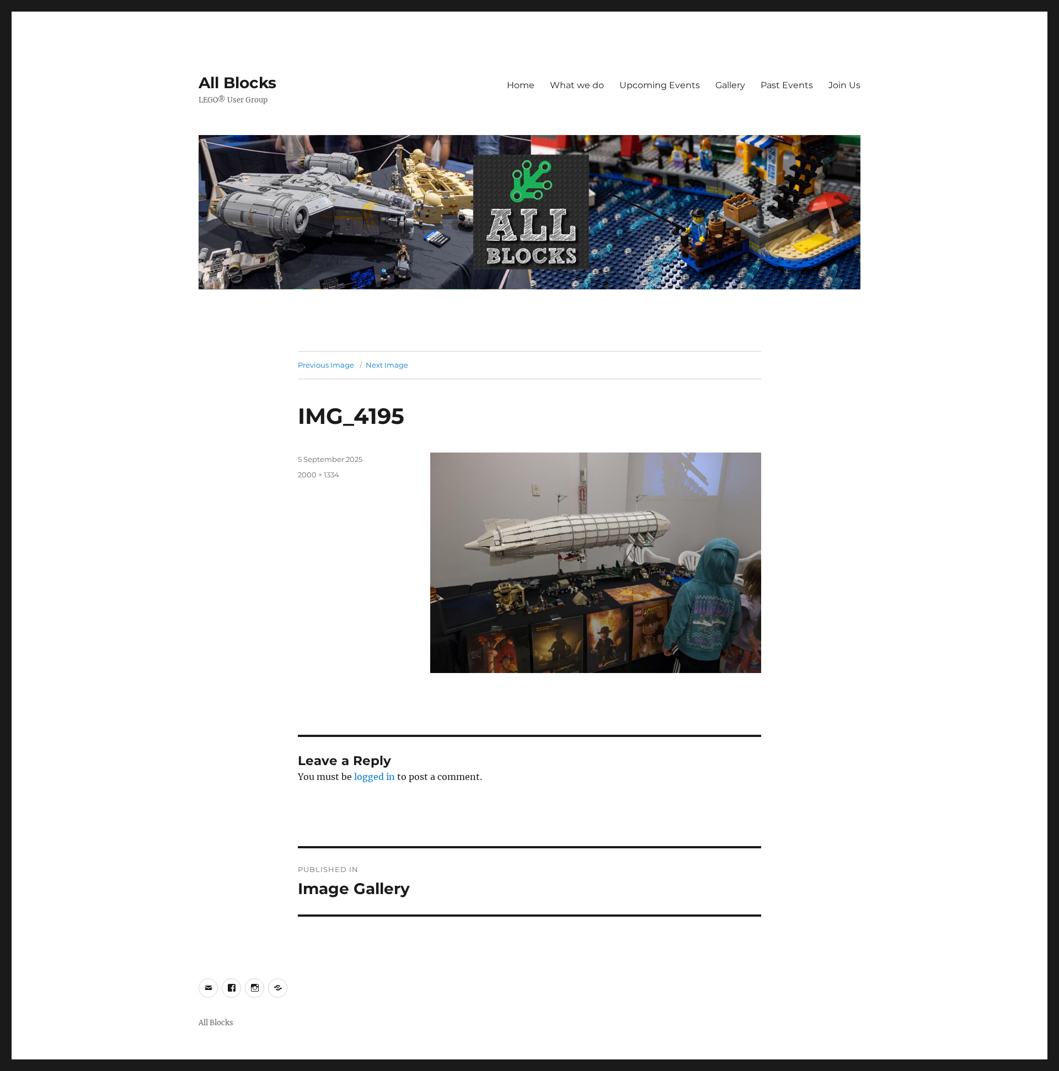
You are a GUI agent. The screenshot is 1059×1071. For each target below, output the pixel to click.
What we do (577, 85)
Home (520, 85)
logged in (374, 776)
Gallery (730, 85)
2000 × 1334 (318, 474)
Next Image (387, 364)
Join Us (844, 85)
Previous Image (326, 364)
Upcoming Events (659, 85)
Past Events (787, 85)
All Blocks (237, 82)
